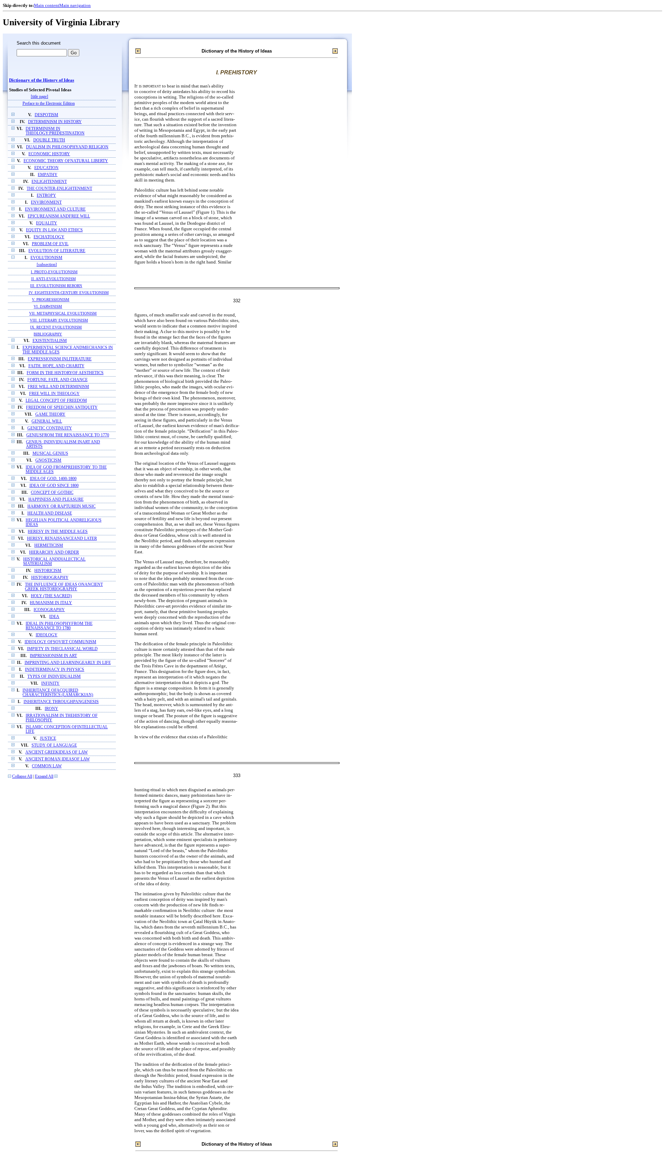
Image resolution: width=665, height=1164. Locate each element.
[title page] (39, 96)
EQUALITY (46, 223)
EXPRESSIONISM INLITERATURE (59, 359)
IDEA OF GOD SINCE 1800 (54, 485)
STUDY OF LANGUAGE (54, 745)
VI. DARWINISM (48, 306)
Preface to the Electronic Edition (49, 103)
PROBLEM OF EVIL (50, 244)
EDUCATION (46, 168)
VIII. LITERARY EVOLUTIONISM (59, 320)
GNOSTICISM (48, 460)
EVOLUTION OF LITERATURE (56, 251)
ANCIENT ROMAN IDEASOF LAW (57, 759)
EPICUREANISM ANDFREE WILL (59, 216)
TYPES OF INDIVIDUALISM (54, 676)
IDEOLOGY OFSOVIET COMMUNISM (60, 642)
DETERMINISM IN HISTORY (55, 122)
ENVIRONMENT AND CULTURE (55, 209)
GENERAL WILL (47, 421)
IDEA (54, 617)
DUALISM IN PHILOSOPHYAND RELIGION (67, 147)
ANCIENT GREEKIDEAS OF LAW (56, 752)
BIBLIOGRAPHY (48, 334)
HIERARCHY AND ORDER (54, 552)
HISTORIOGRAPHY (50, 577)
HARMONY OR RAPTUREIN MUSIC (61, 506)
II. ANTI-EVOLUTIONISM (53, 279)
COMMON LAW (47, 766)
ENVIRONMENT (46, 202)
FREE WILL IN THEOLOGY (54, 393)
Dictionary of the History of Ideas (41, 80)
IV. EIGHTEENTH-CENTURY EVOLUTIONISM (69, 292)
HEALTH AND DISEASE (49, 513)
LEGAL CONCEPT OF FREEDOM (56, 400)
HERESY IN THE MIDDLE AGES (58, 531)
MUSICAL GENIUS (50, 453)
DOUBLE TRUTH (49, 140)
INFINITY (50, 683)
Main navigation (75, 5)
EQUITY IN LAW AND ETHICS (54, 230)
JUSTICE (48, 738)
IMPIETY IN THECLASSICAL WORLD (62, 649)
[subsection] (47, 264)
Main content (46, 5)
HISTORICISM (47, 571)
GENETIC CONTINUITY (49, 428)
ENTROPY (46, 195)
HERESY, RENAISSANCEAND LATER (62, 538)
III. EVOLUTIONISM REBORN (56, 286)
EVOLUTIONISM (46, 258)
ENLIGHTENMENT (49, 181)
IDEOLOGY (46, 635)
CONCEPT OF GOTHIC (52, 492)
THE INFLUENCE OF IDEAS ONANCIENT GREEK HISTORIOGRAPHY (64, 586)
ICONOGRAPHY (49, 610)
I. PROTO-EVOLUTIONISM (54, 272)
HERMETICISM (48, 545)
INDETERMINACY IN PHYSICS (54, 669)
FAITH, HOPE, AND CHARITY (56, 366)
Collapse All (22, 776)
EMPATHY (47, 175)
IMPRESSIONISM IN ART (53, 656)
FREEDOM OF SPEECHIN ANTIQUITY (62, 407)
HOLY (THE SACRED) (51, 596)
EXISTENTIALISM (50, 341)
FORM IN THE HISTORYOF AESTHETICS (65, 373)
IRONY (51, 708)
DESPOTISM (46, 115)
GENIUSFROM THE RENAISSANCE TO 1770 (67, 435)
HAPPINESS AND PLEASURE (55, 499)
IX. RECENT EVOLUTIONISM (56, 327)
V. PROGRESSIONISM (50, 299)
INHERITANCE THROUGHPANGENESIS (61, 702)
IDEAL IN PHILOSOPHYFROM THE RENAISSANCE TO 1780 (59, 625)
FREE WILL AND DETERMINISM (58, 387)
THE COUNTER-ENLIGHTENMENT (59, 188)
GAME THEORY (50, 414)
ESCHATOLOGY (49, 237)
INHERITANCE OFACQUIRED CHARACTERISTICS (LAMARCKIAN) (58, 692)
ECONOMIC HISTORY (49, 154)
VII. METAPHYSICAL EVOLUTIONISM (63, 313)
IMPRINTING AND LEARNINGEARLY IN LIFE (68, 662)
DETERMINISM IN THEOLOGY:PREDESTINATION (55, 131)
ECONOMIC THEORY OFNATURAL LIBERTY (66, 161)
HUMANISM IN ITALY (51, 603)
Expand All (44, 776)
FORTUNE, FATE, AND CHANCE (57, 380)
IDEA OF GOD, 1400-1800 (53, 479)
